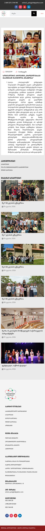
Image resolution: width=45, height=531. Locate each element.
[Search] (34, 13)
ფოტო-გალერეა (7, 170)
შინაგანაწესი (10, 475)
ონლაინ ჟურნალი (11, 438)
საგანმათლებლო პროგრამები (16, 411)
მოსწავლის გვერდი (12, 445)
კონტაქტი (8, 425)
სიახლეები (5, 164)
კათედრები (9, 449)
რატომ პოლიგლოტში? (13, 465)
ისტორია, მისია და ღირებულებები (17, 461)
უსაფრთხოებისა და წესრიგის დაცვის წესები (21, 472)
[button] (42, 14)
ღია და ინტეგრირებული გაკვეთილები (14, 167)
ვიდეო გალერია (11, 418)
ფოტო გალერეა (11, 422)
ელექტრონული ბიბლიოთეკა (15, 441)
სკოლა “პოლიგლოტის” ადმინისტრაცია (19, 468)
